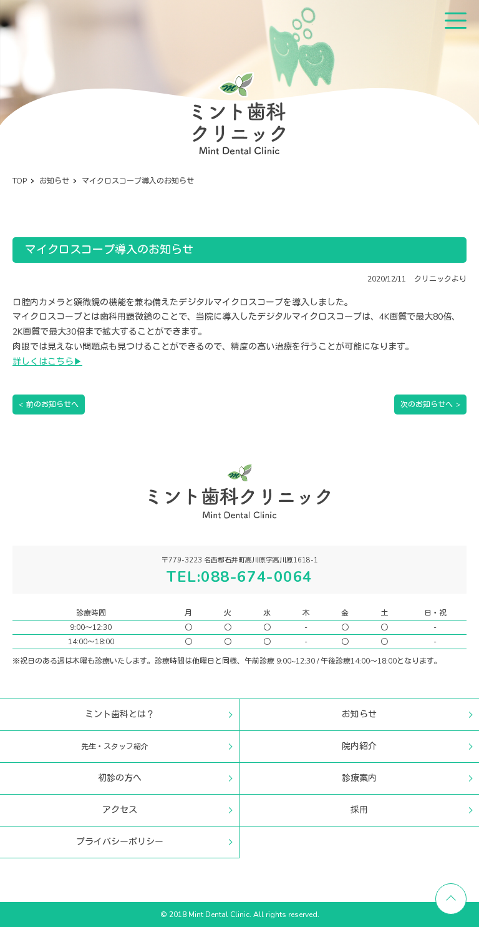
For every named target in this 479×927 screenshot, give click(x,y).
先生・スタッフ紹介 (114, 747)
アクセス (119, 810)
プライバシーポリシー (119, 842)
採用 (359, 810)
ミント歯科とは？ (120, 714)
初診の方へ (120, 778)
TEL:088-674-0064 (239, 577)
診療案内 (359, 778)
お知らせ (359, 714)
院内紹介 (359, 746)
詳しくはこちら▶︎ (47, 362)
